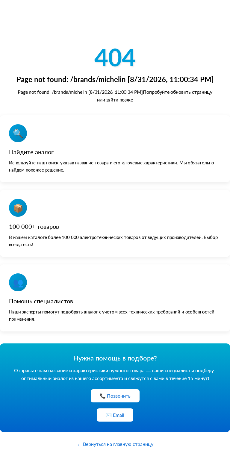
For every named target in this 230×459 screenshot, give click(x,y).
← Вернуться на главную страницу (115, 444)
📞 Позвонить (115, 396)
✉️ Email (115, 415)
